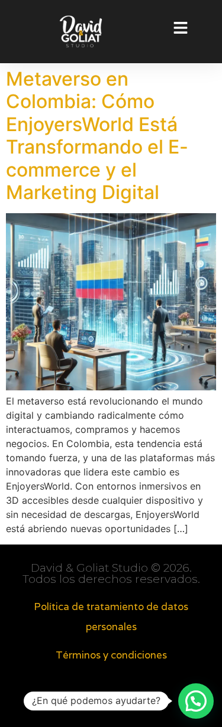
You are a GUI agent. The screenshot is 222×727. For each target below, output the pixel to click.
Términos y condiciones (111, 654)
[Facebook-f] (86, 703)
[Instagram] (111, 703)
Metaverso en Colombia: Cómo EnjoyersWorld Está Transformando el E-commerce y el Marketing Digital (97, 135)
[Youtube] (136, 703)
